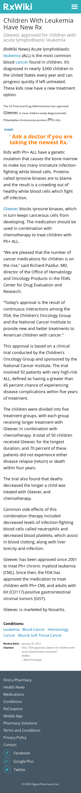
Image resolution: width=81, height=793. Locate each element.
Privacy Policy (14, 737)
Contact (10, 744)
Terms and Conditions (21, 730)
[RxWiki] (17, 6)
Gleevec (10, 208)
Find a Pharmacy (17, 680)
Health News (14, 687)
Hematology (58, 629)
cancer (22, 62)
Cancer (9, 635)
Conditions (12, 701)
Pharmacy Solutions (20, 723)
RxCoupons (13, 708)
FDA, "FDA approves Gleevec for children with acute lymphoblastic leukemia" (48, 649)
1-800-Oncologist (32, 659)
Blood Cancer (33, 629)
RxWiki (26, 655)
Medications (13, 694)
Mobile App (12, 715)
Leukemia (11, 629)
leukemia (12, 55)
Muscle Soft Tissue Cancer (40, 635)
